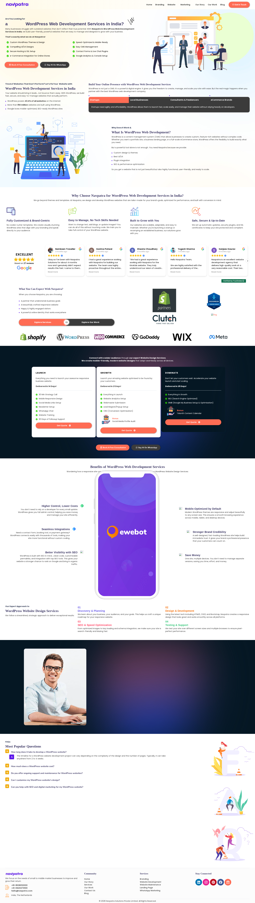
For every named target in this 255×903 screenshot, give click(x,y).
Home (149, 4)
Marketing (185, 4)
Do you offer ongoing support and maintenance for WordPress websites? (47, 773)
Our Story (200, 4)
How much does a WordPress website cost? (32, 766)
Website (171, 4)
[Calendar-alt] (228, 882)
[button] (248, 261)
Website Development (150, 882)
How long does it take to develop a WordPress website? (38, 752)
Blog (222, 4)
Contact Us (89, 890)
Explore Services (42, 322)
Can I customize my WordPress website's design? (35, 780)
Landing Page (146, 887)
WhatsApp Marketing (150, 890)
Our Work (212, 4)
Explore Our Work (90, 322)
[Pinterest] (213, 882)
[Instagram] (206, 882)
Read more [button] (79, 272)
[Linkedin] (198, 882)
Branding (159, 4)
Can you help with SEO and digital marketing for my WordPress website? (47, 787)
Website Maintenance (150, 884)
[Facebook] (220, 882)
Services (88, 884)
